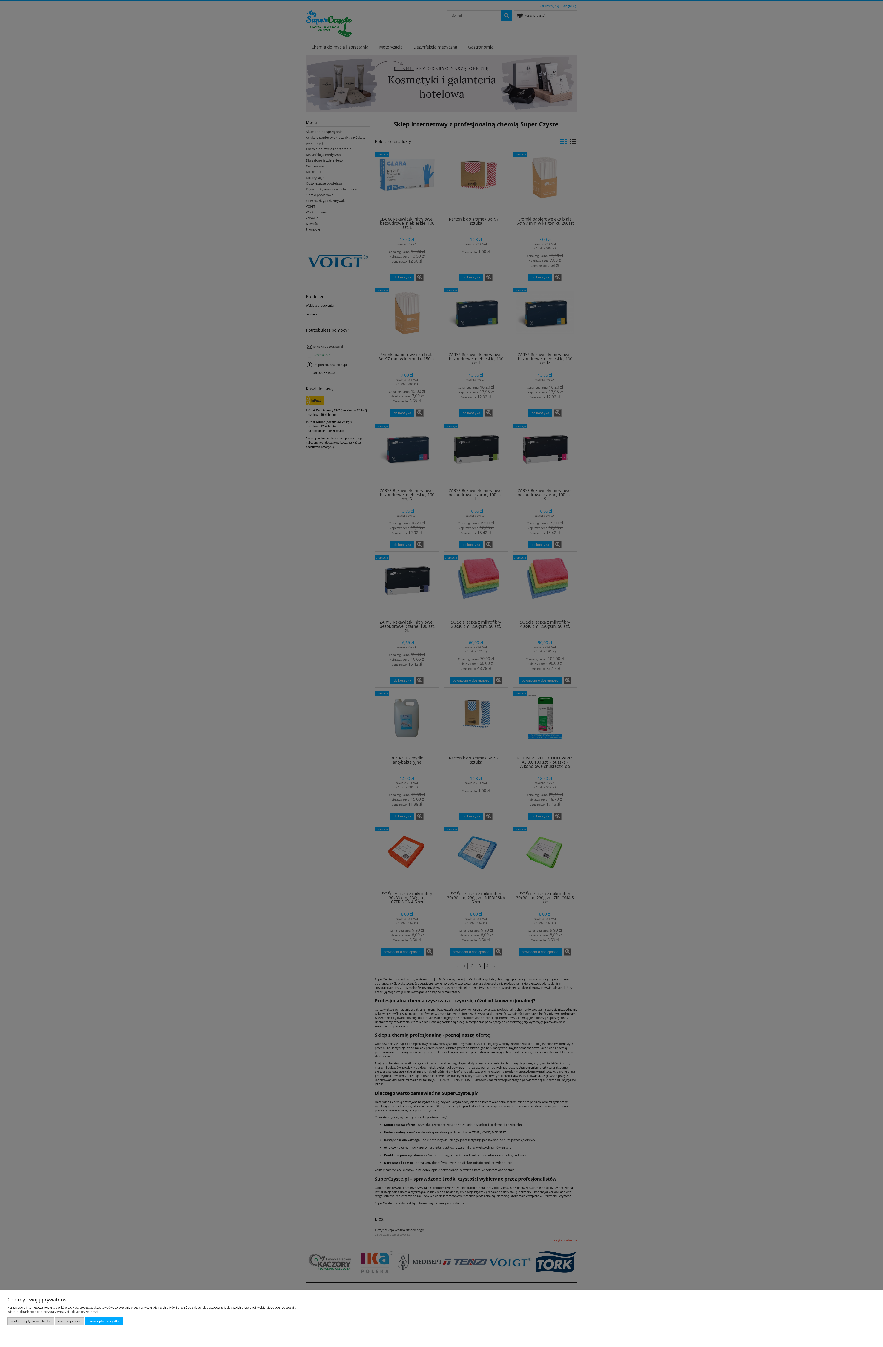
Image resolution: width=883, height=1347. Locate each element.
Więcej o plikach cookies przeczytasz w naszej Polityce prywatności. (52, 1312)
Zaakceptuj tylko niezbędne (31, 1321)
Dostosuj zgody (69, 1321)
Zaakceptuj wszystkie (104, 1321)
